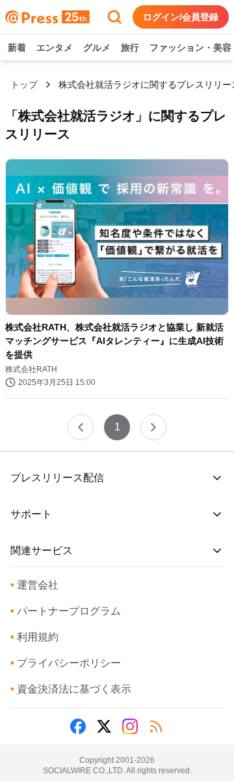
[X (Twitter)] (104, 726)
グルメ (96, 47)
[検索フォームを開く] (114, 17)
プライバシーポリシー (65, 662)
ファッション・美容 (190, 47)
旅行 (130, 47)
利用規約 (34, 636)
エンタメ (54, 47)
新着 (17, 47)
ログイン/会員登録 (180, 17)
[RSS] (156, 726)
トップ (24, 84)
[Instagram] (130, 726)
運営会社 (34, 584)
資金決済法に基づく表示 (70, 689)
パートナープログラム (65, 610)
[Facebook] (78, 726)
